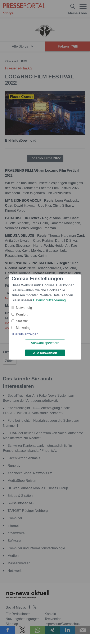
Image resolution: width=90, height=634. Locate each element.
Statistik (22, 321)
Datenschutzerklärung (49, 300)
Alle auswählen (45, 353)
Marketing (23, 328)
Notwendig (24, 307)
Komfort (21, 314)
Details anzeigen (25, 334)
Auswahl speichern (45, 343)
